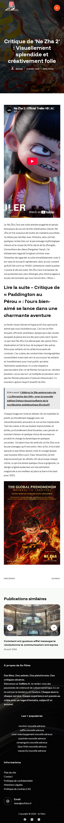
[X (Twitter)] (32, 819)
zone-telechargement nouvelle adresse (31, 734)
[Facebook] (25, 819)
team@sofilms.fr (23, 803)
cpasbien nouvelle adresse (32, 738)
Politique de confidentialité (18, 780)
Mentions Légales (13, 784)
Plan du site (10, 772)
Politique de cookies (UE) (17, 788)
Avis (45, 69)
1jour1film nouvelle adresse (32, 746)
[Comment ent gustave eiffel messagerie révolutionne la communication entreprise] (32, 620)
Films (50, 69)
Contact (8, 776)
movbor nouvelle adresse (32, 725)
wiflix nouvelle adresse (32, 730)
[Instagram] (39, 819)
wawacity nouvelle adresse (32, 750)
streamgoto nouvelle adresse (32, 742)
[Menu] (57, 8)
